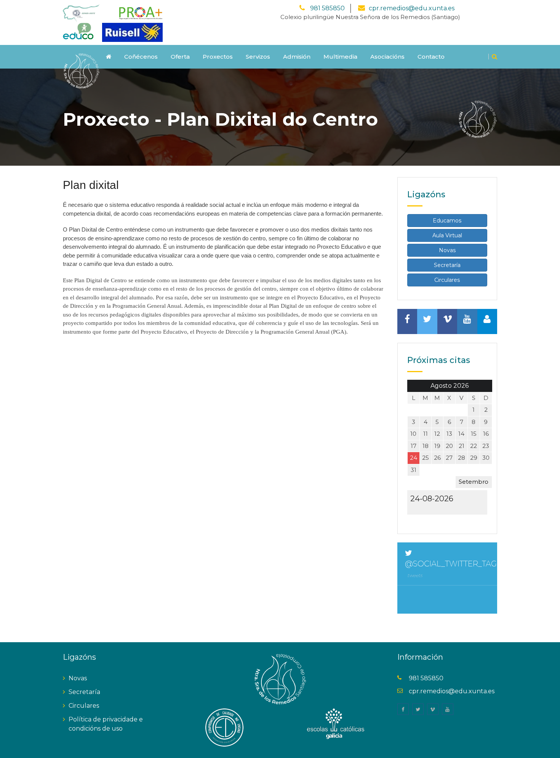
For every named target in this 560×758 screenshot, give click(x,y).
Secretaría (447, 265)
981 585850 (327, 8)
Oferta (180, 56)
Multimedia (340, 56)
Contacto (431, 56)
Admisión (296, 56)
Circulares (447, 280)
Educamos (447, 220)
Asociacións (387, 56)
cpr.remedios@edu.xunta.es (411, 8)
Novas (447, 250)
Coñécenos (141, 56)
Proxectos (218, 56)
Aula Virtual (447, 235)
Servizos (258, 56)
